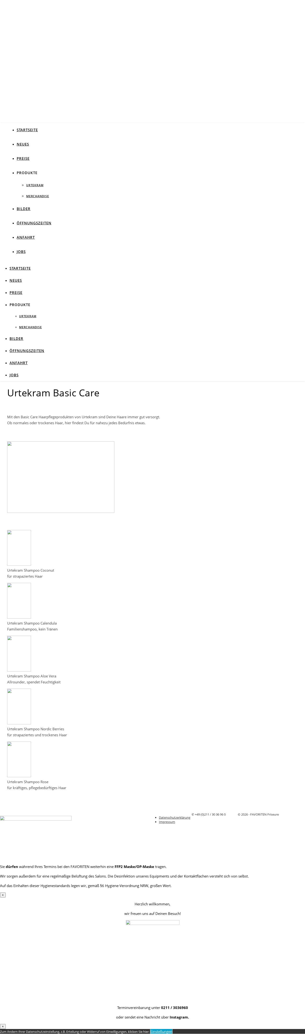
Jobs (21, 251)
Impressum (167, 822)
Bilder (23, 208)
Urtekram (34, 185)
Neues (23, 144)
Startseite (27, 129)
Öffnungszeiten (34, 223)
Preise (23, 158)
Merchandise (37, 196)
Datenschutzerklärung (174, 817)
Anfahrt (26, 237)
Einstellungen (161, 1031)
